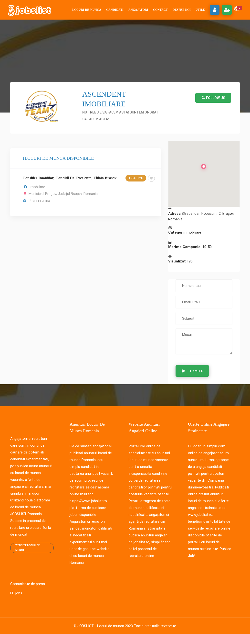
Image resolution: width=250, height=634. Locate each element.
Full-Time (136, 178)
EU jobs (16, 593)
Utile (200, 9)
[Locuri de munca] (30, 10)
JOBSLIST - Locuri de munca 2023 (105, 626)
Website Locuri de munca (27, 548)
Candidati (115, 9)
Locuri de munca (86, 9)
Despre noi (182, 9)
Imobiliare (37, 187)
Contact (160, 9)
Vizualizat (177, 261)
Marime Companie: (184, 247)
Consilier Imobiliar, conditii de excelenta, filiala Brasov (69, 178)
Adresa (174, 213)
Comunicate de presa (27, 584)
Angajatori (138, 9)
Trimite (196, 371)
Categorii (176, 232)
